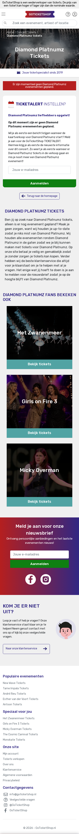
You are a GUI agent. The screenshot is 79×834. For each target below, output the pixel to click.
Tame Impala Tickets (16, 688)
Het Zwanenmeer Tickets (19, 718)
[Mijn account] (74, 14)
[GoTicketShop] (40, 14)
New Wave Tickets (14, 683)
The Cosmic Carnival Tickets (20, 734)
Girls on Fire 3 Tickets (16, 723)
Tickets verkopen (13, 759)
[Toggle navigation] (11, 14)
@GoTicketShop (20, 805)
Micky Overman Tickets (17, 729)
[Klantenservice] (68, 14)
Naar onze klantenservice (21, 648)
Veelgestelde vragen (22, 799)
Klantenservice (12, 769)
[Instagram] (46, 579)
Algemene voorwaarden (17, 775)
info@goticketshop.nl (23, 794)
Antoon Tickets (12, 704)
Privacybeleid (11, 780)
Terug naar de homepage (42, 195)
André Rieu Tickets (14, 693)
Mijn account (11, 753)
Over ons (8, 764)
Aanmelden (39, 183)
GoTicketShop (18, 810)
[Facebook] (30, 579)
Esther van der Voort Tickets (20, 699)
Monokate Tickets (14, 739)
